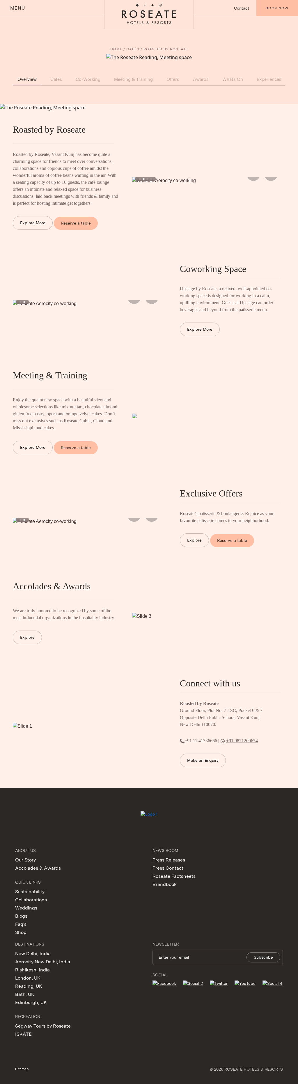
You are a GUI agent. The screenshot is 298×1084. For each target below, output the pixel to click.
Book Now (277, 8)
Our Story (25, 860)
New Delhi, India (33, 953)
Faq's (20, 924)
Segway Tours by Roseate (43, 1026)
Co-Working (88, 79)
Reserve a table (76, 223)
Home (116, 49)
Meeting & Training (133, 79)
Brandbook (164, 884)
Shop (20, 932)
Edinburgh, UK (31, 1002)
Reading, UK (28, 986)
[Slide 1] (140, 179)
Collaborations (31, 900)
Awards (201, 79)
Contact (241, 8)
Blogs (21, 916)
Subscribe (263, 957)
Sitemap (22, 1069)
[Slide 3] (147, 179)
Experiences (269, 79)
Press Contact (167, 868)
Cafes (56, 79)
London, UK (27, 978)
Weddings (26, 908)
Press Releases (168, 860)
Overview (27, 79)
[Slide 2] (144, 179)
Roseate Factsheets (174, 876)
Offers (172, 79)
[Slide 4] (151, 179)
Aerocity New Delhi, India (42, 961)
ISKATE (23, 1034)
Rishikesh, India (32, 970)
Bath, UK (24, 994)
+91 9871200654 (242, 740)
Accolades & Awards (38, 868)
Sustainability (30, 891)
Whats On (232, 79)
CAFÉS (132, 49)
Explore (194, 540)
